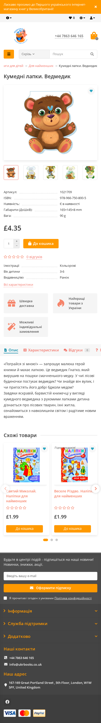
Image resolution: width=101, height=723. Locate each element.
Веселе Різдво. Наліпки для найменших (74, 493)
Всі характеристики (18, 284)
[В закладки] (91, 91)
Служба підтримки (28, 623)
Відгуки (78, 350)
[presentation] (5, 489)
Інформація (20, 611)
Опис (13, 350)
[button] (45, 540)
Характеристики (43, 350)
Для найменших (41, 65)
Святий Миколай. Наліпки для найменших (21, 496)
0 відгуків (34, 256)
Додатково (19, 636)
